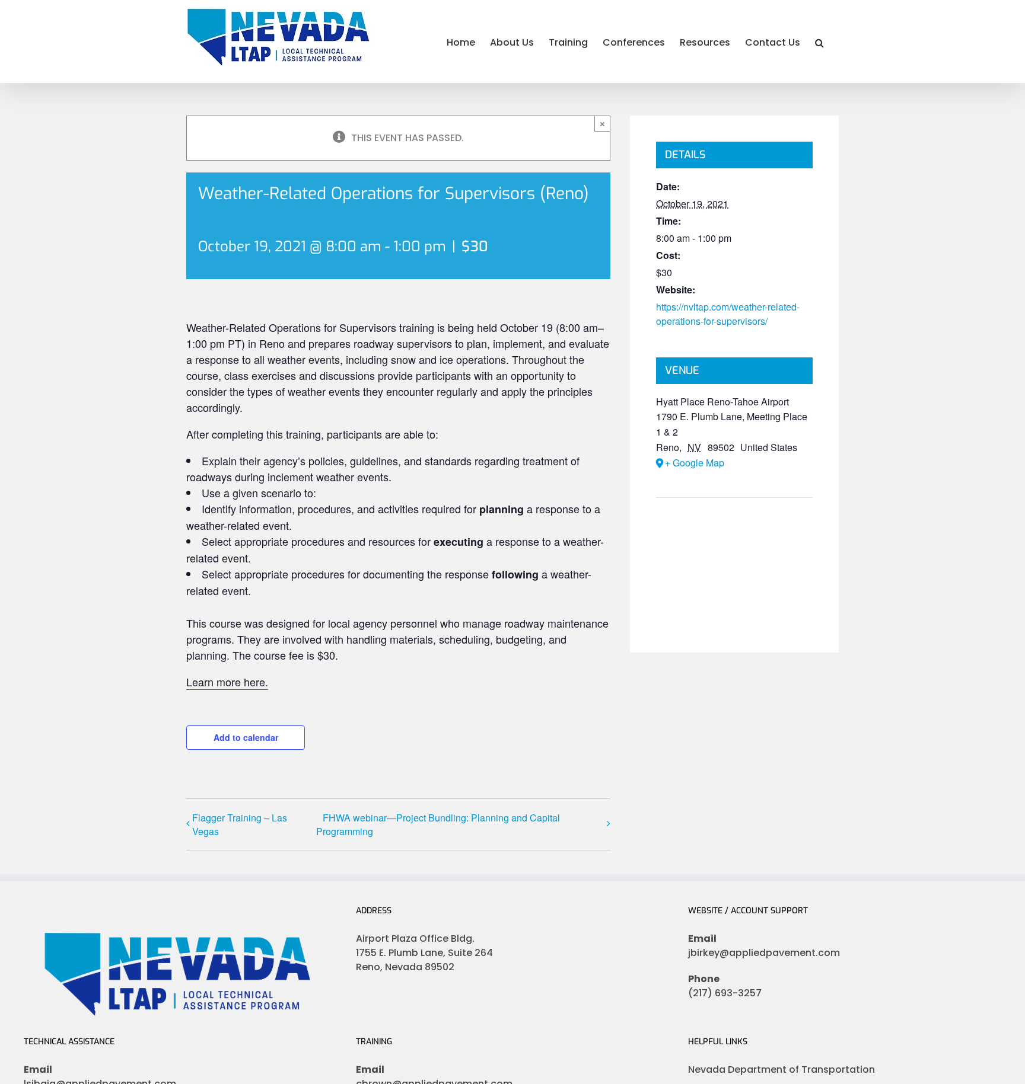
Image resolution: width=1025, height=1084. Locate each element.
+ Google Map (694, 462)
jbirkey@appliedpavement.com (764, 953)
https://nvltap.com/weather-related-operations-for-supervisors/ (728, 314)
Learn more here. (227, 681)
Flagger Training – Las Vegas (239, 824)
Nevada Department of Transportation (781, 1069)
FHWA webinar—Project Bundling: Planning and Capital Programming (438, 825)
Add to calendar (246, 737)
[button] (819, 41)
